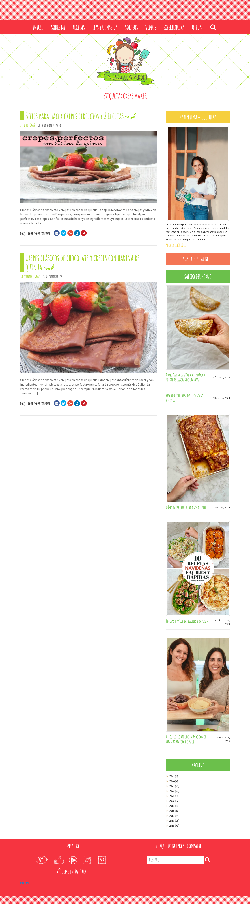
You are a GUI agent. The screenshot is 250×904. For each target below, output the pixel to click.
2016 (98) (172, 820)
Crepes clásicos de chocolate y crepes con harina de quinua (82, 262)
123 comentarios (52, 276)
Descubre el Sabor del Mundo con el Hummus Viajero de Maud (186, 739)
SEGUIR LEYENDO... (176, 245)
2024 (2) (172, 781)
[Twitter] (42, 860)
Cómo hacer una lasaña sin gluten (186, 507)
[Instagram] (87, 860)
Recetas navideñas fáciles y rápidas (187, 621)
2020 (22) (172, 801)
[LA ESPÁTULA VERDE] (125, 61)
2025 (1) (172, 776)
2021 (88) (172, 796)
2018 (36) (172, 810)
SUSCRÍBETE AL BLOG (198, 259)
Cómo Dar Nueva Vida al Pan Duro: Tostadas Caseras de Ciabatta (186, 377)
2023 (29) (172, 786)
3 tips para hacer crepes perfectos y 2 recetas (74, 115)
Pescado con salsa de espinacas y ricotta (185, 398)
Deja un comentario (49, 125)
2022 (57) (172, 791)
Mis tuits (24, 882)
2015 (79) (172, 825)
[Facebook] (59, 860)
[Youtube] (73, 860)
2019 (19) (172, 806)
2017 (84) (172, 815)
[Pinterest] (102, 860)
